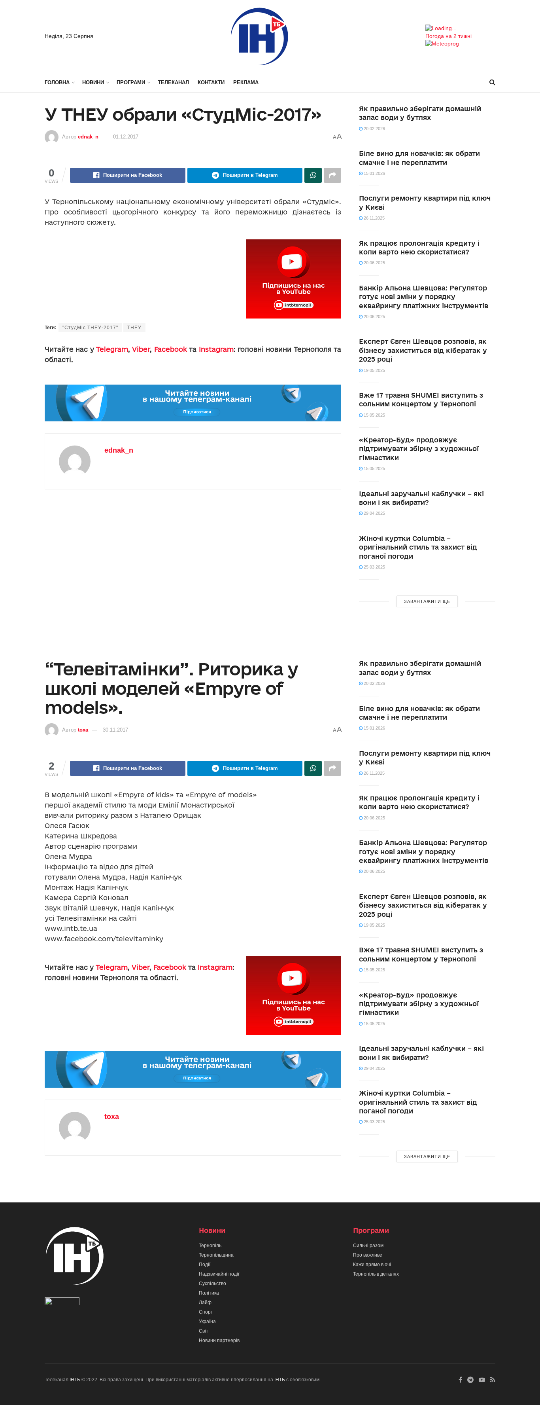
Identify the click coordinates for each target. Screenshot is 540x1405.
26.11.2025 (374, 218)
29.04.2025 (374, 513)
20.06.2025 (374, 262)
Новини (93, 82)
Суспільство (212, 1283)
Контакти (211, 82)
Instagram (216, 349)
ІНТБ (75, 1379)
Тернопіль (210, 1245)
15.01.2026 (374, 173)
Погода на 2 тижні (448, 36)
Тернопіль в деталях (376, 1274)
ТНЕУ (134, 327)
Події (204, 1264)
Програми (131, 82)
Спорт (206, 1312)
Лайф (205, 1302)
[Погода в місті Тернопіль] (460, 28)
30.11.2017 (115, 730)
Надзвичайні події (219, 1274)
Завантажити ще (427, 601)
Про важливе (367, 1255)
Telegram (112, 349)
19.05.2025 (374, 370)
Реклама (246, 82)
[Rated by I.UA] (62, 1303)
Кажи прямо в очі (372, 1264)
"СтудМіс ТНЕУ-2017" (90, 327)
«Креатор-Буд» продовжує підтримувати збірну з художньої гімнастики (419, 448)
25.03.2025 (374, 567)
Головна (57, 82)
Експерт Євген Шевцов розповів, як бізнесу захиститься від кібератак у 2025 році (423, 350)
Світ (203, 1331)
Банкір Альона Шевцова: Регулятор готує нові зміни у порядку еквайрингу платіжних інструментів (423, 296)
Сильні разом (368, 1245)
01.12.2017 (125, 137)
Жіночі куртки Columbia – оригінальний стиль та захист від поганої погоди (418, 547)
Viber (141, 349)
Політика (209, 1293)
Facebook (170, 349)
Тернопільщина (216, 1255)
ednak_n (88, 137)
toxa (83, 730)
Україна (207, 1321)
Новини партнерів (219, 1340)
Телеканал (173, 82)
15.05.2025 (374, 415)
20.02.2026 (374, 128)
